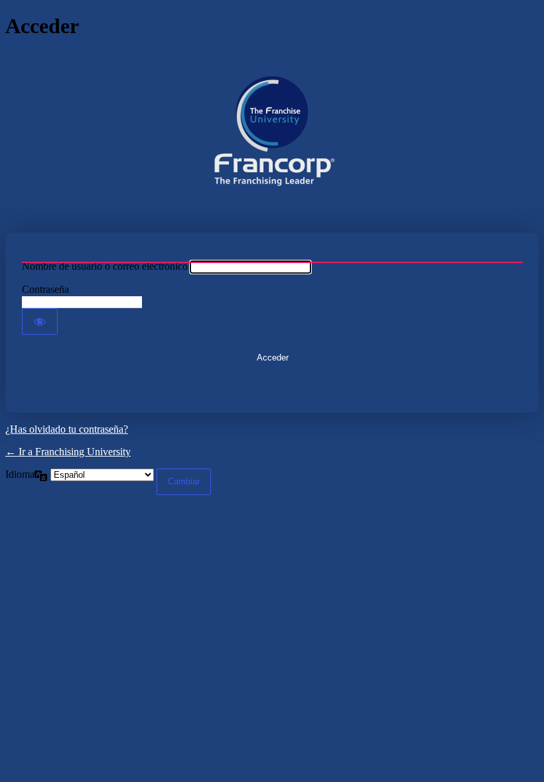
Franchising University (272, 136)
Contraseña (45, 289)
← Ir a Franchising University (68, 451)
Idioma (19, 474)
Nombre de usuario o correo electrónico (105, 266)
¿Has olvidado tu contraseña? (66, 429)
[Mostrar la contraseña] (40, 321)
